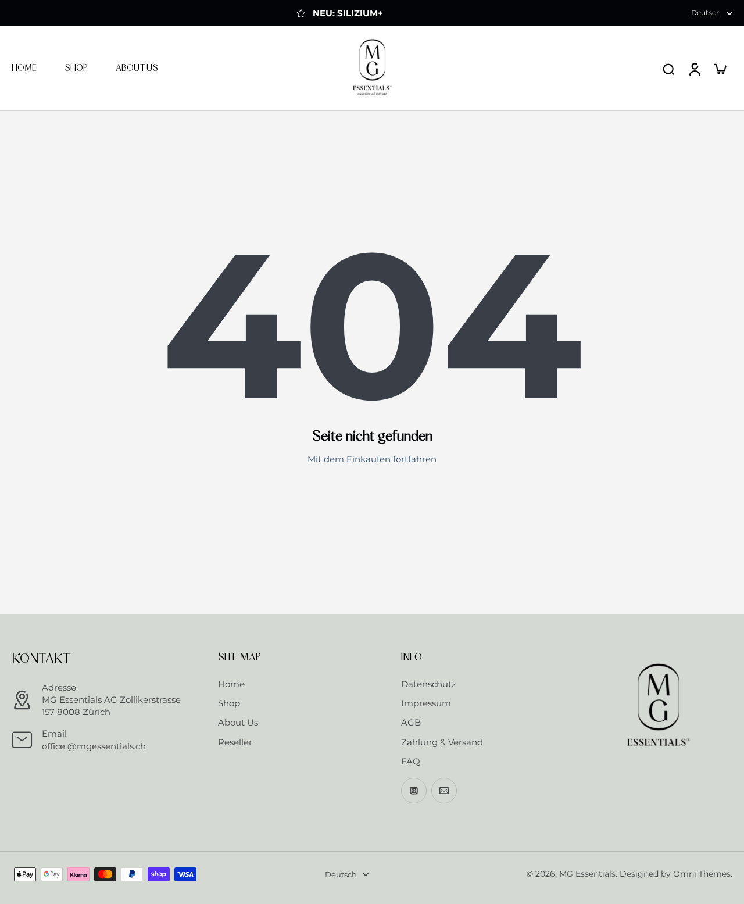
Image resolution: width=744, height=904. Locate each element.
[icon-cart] (719, 68)
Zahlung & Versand (442, 742)
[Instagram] (414, 790)
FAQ (410, 761)
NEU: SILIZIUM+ (348, 13)
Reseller (235, 742)
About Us (238, 722)
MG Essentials (587, 874)
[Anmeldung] (694, 68)
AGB (411, 722)
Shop (229, 703)
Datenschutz (428, 683)
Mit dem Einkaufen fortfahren (372, 458)
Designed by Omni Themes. (676, 874)
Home (231, 683)
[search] (668, 68)
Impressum (426, 703)
